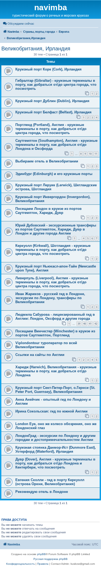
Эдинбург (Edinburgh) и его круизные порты (53, 174)
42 (96, 323)
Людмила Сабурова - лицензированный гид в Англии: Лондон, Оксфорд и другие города (55, 317)
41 (90, 323)
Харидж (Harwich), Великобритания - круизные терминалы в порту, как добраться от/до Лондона (55, 371)
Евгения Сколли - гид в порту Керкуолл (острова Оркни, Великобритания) (49, 482)
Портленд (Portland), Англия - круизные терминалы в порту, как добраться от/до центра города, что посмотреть (50, 129)
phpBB (41, 554)
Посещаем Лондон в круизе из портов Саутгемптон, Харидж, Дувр (48, 211)
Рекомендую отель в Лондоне (41, 492)
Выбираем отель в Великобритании (46, 161)
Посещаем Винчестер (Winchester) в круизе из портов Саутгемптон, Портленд (55, 333)
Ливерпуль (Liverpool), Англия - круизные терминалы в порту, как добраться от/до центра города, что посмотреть (51, 282)
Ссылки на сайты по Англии (39, 355)
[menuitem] (18, 23)
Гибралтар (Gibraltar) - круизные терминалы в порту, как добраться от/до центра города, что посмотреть (55, 85)
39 (79, 323)
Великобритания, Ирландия (35, 48)
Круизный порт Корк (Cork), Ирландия (48, 69)
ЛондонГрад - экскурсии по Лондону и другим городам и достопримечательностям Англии (55, 438)
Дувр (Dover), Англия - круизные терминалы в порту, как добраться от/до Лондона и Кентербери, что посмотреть (55, 463)
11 (96, 153)
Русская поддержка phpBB (50, 558)
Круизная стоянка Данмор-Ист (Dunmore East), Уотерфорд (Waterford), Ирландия (55, 449)
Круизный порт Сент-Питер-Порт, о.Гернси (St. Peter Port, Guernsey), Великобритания (55, 390)
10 (90, 153)
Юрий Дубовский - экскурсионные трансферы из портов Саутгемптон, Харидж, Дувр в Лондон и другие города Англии (55, 229)
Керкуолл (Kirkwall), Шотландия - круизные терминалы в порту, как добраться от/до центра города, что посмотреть (52, 250)
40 (84, 323)
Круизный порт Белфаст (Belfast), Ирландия (53, 112)
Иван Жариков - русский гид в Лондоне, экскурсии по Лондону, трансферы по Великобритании (50, 298)
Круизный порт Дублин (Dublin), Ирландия (52, 101)
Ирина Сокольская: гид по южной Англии (51, 411)
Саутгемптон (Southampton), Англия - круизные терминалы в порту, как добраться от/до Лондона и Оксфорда (56, 145)
